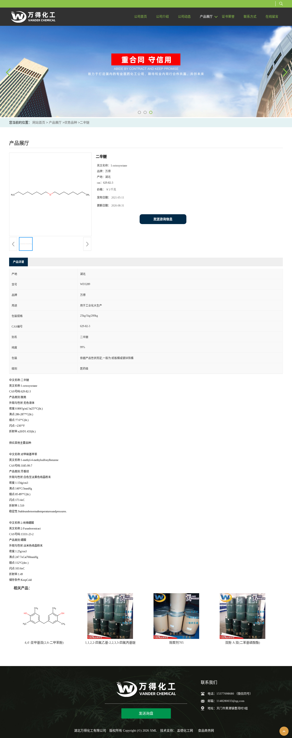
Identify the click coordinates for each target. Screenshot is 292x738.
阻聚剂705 (176, 642)
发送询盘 (146, 713)
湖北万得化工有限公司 (90, 730)
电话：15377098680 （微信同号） (230, 693)
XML (153, 730)
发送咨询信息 (162, 219)
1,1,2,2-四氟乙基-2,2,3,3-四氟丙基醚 (110, 642)
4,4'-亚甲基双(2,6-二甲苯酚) (44, 642)
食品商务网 (206, 730)
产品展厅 (55, 122)
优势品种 (70, 122)
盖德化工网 (185, 730)
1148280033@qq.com (230, 701)
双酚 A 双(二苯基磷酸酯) (242, 642)
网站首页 (38, 122)
